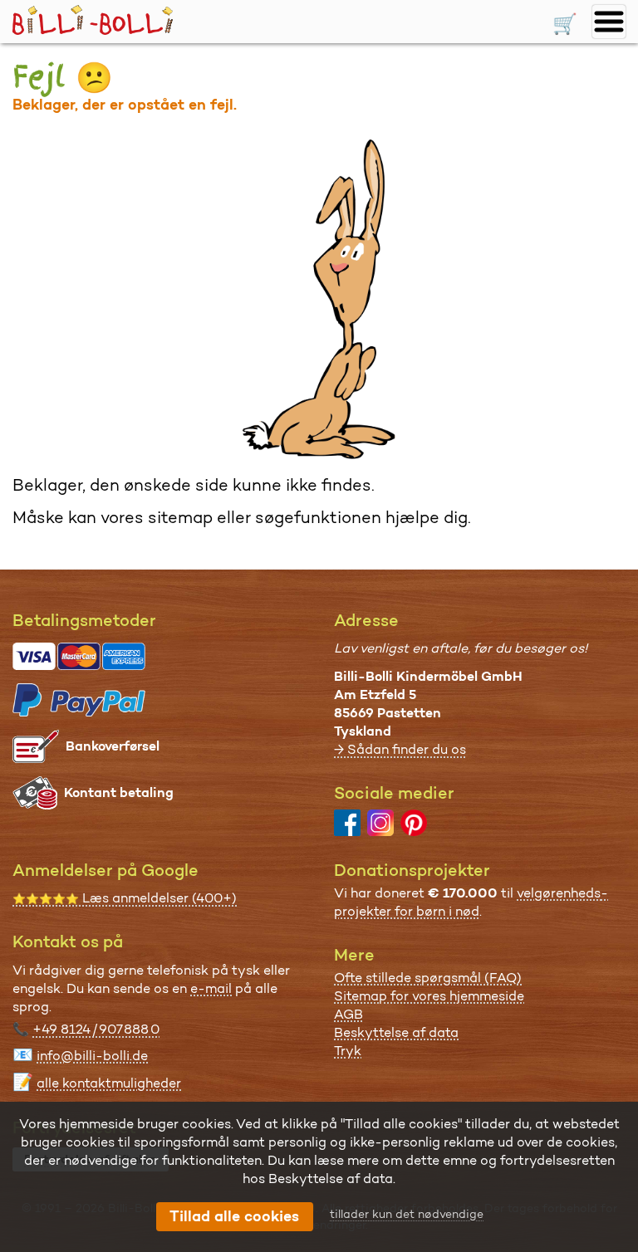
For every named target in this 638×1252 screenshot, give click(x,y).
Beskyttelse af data (396, 1032)
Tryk (347, 1051)
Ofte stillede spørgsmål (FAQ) (428, 977)
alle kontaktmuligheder (109, 1083)
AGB (348, 1014)
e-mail (211, 988)
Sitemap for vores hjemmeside (429, 996)
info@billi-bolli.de (92, 1056)
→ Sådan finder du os (400, 749)
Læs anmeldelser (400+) (124, 898)
